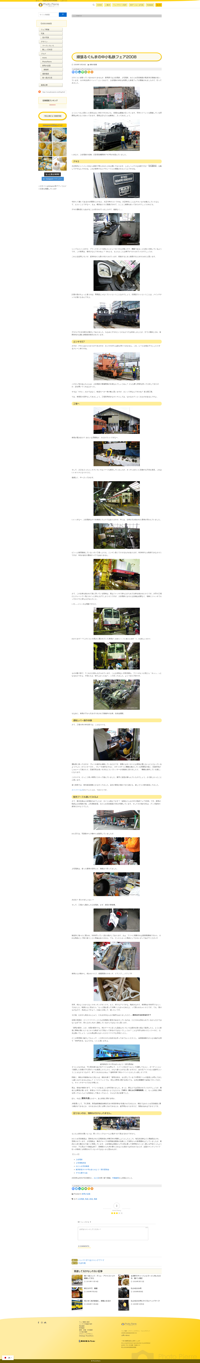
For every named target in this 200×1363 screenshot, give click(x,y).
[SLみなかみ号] (123, 1292)
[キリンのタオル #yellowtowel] (60, 149)
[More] (92, 72)
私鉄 (87, 1199)
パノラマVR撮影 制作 (85, 1324)
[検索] (63, 15)
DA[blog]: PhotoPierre (86, 1336)
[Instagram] (41, 1322)
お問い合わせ (125, 1335)
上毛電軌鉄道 (81, 1163)
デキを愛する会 (82, 1173)
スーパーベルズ (77, 790)
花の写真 (45, 37)
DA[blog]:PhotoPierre (50, 0)
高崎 (95, 1199)
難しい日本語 (47, 49)
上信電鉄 (79, 1159)
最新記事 (44, 85)
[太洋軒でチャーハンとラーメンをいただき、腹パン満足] (123, 1280)
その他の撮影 (83, 1332)
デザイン (44, 42)
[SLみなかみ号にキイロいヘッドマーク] (123, 1305)
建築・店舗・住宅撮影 (86, 1330)
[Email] (85, 72)
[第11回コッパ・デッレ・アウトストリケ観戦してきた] (77, 1280)
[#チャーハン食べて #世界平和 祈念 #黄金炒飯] (60, 135)
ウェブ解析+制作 (84, 1322)
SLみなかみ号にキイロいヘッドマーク (145, 1301)
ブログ (43, 54)
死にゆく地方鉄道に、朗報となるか (97, 1301)
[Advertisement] (117, 34)
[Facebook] (73, 72)
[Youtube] (45, 1322)
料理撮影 (82, 1328)
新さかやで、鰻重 (91, 1288)
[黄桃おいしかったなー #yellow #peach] (45, 149)
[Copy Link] (89, 72)
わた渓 (96, 1178)
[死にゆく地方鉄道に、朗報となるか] (77, 1305)
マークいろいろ (48, 46)
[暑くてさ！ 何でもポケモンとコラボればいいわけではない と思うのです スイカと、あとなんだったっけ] (45, 135)
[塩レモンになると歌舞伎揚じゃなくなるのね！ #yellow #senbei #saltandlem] (45, 164)
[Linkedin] (79, 72)
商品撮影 (82, 1326)
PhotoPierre (47, 62)
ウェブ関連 (45, 29)
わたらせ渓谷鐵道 (82, 1166)
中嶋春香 (115, 1178)
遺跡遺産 (45, 74)
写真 (42, 33)
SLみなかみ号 (136, 1288)
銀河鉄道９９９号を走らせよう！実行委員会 (92, 1169)
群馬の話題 (93, 64)
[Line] (82, 72)
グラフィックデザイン (86, 1334)
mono (44, 58)
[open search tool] (94, 5)
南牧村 (46, 69)
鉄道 (91, 1199)
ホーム (37, 0)
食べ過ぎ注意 (47, 78)
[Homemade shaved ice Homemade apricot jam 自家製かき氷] (60, 164)
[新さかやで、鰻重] (77, 1292)
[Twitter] (76, 72)
